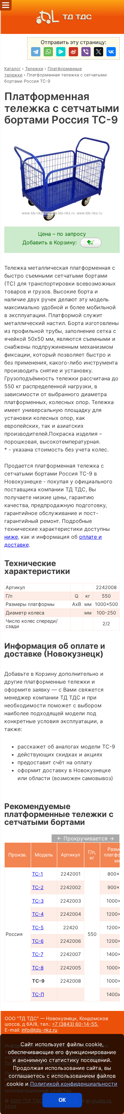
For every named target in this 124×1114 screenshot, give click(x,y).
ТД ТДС (77, 17)
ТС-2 (38, 887)
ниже (11, 536)
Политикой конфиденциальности (73, 1083)
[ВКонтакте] (111, 51)
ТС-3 (38, 901)
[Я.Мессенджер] (60, 51)
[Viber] (86, 51)
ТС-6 (38, 941)
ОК (62, 1100)
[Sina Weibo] (73, 51)
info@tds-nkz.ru (39, 1030)
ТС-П (38, 994)
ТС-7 (37, 954)
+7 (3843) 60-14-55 (74, 1024)
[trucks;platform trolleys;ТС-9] (91, 243)
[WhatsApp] (48, 51)
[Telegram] (35, 51)
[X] (98, 51)
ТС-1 (37, 874)
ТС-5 (38, 927)
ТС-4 (38, 914)
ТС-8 (38, 967)
